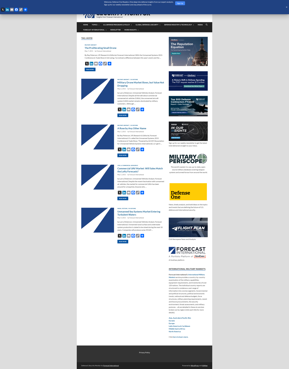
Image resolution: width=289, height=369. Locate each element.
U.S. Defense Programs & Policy (116, 25)
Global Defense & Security (147, 25)
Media (200, 25)
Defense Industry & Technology (178, 25)
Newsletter (115, 30)
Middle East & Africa (177, 329)
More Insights (130, 30)
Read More (89, 69)
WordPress (195, 366)
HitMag (204, 366)
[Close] (286, 7)
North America (175, 331)
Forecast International (94, 30)
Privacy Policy (144, 352)
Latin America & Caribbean (179, 326)
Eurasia (172, 321)
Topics (94, 25)
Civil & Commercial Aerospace (127, 165)
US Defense (134, 79)
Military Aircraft (91, 45)
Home (85, 25)
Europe (172, 323)
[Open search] (206, 24)
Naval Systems (122, 208)
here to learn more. (180, 337)
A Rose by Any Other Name (131, 128)
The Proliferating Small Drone (100, 47)
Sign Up (180, 3)
